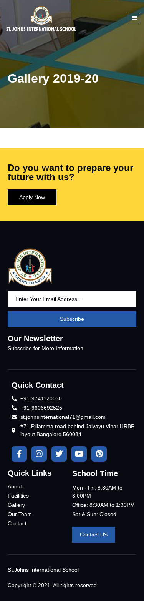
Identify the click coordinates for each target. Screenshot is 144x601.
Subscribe (72, 319)
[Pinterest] (99, 454)
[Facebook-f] (19, 454)
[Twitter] (59, 454)
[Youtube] (79, 454)
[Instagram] (39, 454)
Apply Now (32, 197)
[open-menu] (134, 18)
